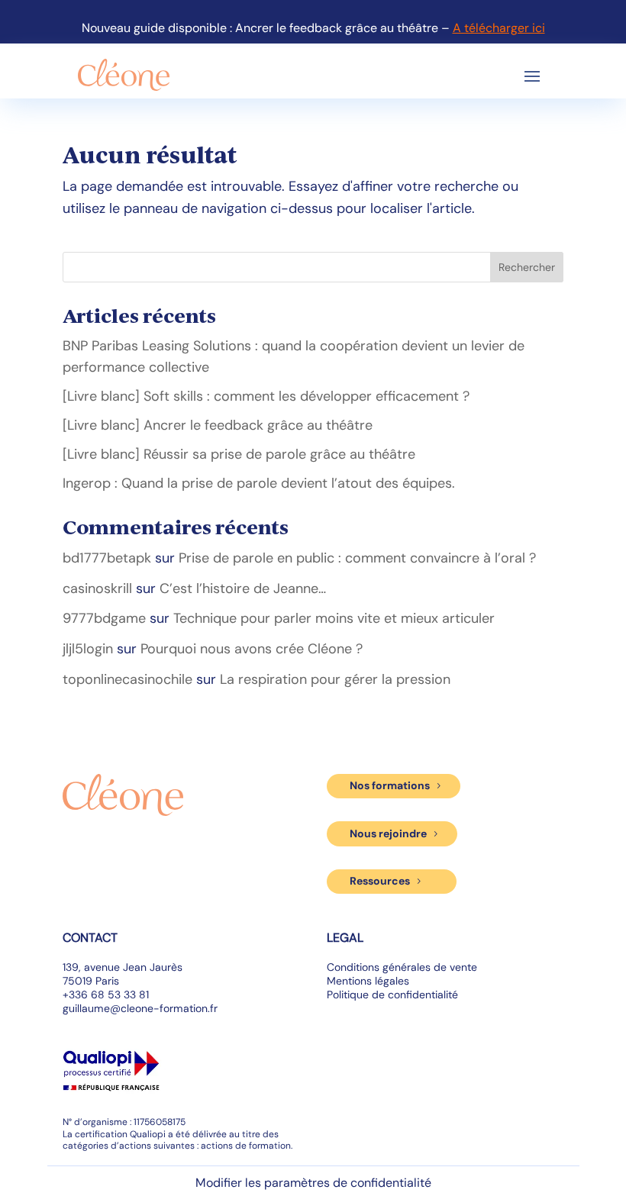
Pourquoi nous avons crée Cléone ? (251, 649)
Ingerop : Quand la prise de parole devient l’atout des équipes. (259, 483)
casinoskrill (97, 588)
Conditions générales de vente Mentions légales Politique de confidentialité (402, 980)
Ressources (380, 881)
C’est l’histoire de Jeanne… (243, 588)
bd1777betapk (107, 558)
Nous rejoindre (388, 833)
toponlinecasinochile (127, 679)
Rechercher (527, 267)
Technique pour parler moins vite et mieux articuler (334, 618)
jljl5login (88, 649)
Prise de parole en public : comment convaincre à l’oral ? (357, 558)
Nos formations (390, 785)
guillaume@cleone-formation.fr (140, 1008)
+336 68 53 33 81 (106, 994)
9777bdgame (104, 618)
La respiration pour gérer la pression (335, 679)
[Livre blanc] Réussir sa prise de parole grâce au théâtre (239, 454)
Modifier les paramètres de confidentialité (313, 1183)
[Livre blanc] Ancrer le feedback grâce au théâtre (218, 425)
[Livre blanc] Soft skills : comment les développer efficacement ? (266, 396)
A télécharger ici (499, 28)
